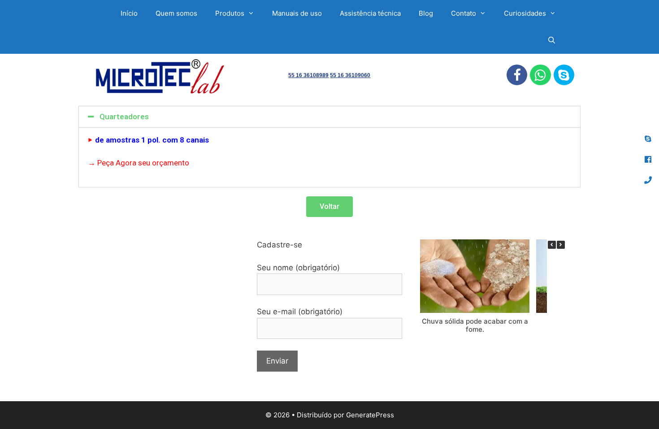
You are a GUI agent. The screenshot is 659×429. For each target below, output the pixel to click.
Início (129, 13)
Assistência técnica (370, 13)
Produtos (229, 13)
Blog (426, 13)
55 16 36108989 (308, 75)
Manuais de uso (297, 13)
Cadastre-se (279, 244)
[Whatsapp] (540, 75)
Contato (463, 13)
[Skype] (564, 75)
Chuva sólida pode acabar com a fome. (475, 325)
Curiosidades (525, 13)
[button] (329, 206)
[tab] (329, 116)
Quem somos (176, 13)
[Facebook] (517, 75)
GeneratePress (370, 415)
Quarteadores (124, 116)
